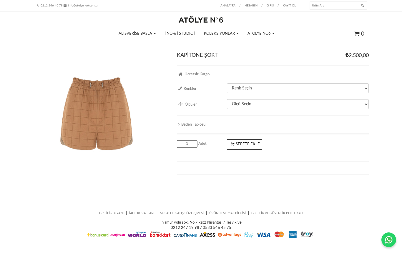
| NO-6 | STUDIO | (180, 34)
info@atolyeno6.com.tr (83, 5)
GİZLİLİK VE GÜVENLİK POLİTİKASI (277, 213)
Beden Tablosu (193, 124)
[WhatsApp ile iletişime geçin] (388, 239)
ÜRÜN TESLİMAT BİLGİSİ (227, 213)
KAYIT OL (289, 5)
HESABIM (251, 5)
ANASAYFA (227, 5)
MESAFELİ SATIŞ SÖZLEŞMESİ (182, 213)
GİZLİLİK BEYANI (111, 213)
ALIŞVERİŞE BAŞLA (136, 34)
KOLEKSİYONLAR (220, 34)
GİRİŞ (270, 5)
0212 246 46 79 (52, 5)
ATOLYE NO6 (259, 34)
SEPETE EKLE (248, 144)
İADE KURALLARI (141, 213)
